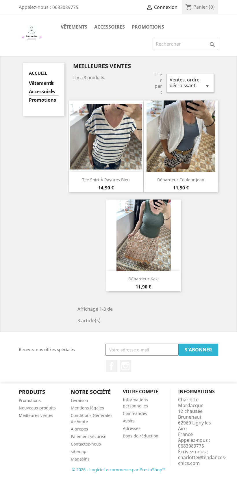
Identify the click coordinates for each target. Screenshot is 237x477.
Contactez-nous (86, 444)
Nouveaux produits (37, 408)
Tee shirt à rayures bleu (106, 179)
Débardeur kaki (143, 279)
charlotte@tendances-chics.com (202, 460)
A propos (79, 429)
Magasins (80, 459)
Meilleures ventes (36, 415)
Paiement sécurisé (88, 436)
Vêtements (74, 27)
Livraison (79, 400)
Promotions (148, 27)
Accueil (38, 73)
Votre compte (140, 391)
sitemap (78, 451)
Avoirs (129, 421)
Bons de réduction (140, 436)
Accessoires (109, 27)
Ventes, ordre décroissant (190, 83)
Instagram (125, 366)
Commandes (135, 413)
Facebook (111, 366)
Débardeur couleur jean (180, 179)
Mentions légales (87, 408)
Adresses (131, 428)
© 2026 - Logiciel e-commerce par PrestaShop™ (119, 469)
